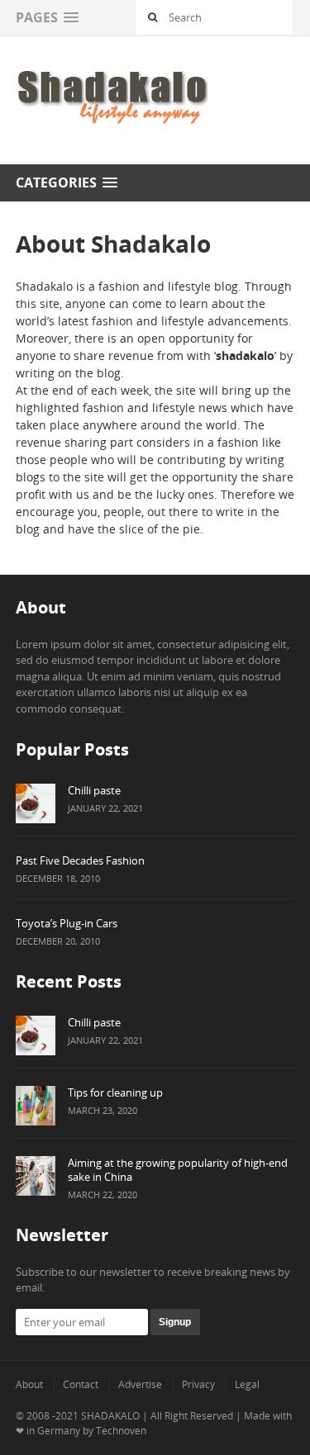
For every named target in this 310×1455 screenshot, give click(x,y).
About (29, 1384)
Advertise (140, 1384)
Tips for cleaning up (115, 1092)
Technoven (121, 1431)
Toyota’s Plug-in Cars (66, 923)
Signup (175, 1322)
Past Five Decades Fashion (80, 860)
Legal (247, 1384)
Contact (80, 1384)
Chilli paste (94, 790)
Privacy (198, 1384)
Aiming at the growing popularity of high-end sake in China (178, 1169)
